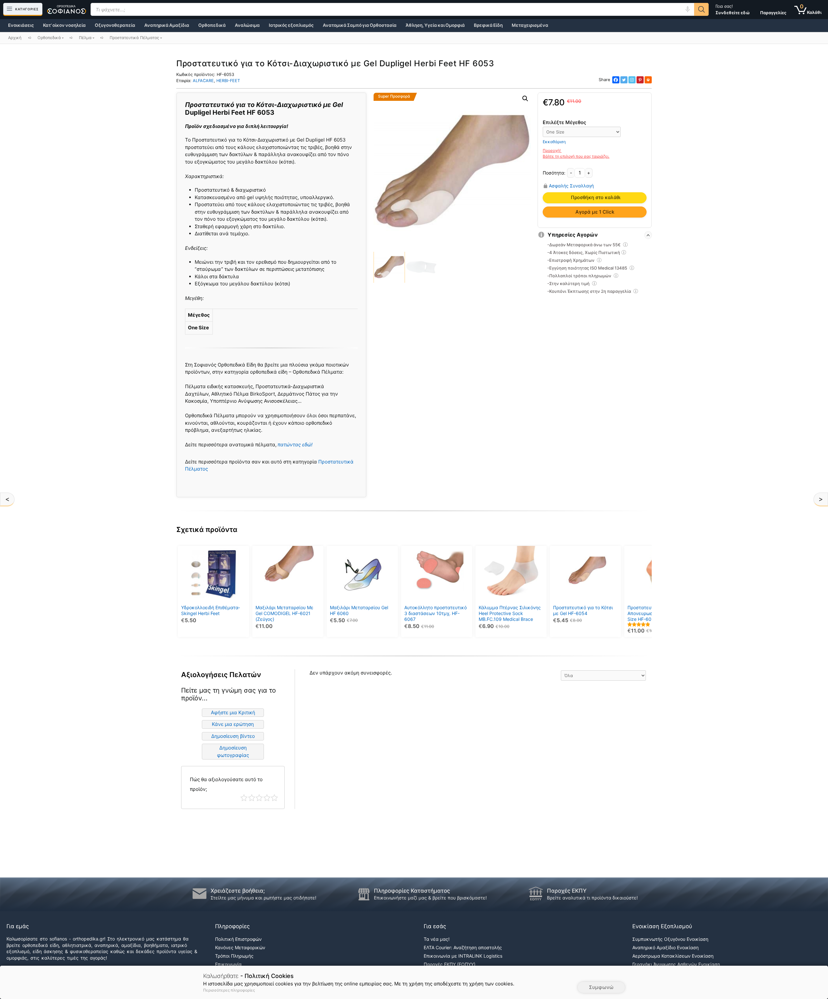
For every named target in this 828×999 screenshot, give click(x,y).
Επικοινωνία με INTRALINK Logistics (463, 956)
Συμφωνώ (601, 987)
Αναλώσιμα (247, 25)
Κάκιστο (244, 798)
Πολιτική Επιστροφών (238, 939)
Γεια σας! (732, 9)
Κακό (252, 798)
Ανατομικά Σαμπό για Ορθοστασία (360, 25)
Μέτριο (259, 798)
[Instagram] (632, 79)
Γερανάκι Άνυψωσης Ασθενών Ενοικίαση (676, 964)
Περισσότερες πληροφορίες (229, 990)
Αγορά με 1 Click (594, 212)
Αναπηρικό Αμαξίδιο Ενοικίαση (665, 947)
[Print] (648, 79)
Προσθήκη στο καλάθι (595, 197)
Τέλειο (274, 798)
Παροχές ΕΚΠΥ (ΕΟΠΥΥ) (449, 964)
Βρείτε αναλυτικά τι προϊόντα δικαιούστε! (592, 897)
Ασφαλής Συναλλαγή (571, 186)
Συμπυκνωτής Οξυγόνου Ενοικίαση (670, 939)
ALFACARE (203, 80)
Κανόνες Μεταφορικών (240, 947)
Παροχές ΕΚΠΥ (567, 890)
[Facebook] (615, 79)
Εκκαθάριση (554, 141)
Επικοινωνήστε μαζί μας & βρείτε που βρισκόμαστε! (430, 897)
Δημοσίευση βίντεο (233, 736)
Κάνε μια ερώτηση (233, 724)
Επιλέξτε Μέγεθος (564, 122)
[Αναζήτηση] (701, 9)
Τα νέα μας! (437, 939)
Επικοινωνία (228, 964)
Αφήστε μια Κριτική (233, 712)
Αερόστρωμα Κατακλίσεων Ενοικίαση (673, 956)
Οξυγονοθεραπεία (115, 25)
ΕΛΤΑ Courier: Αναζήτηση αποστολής (463, 947)
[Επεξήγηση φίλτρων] (625, 245)
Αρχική (14, 37)
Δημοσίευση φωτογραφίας (233, 751)
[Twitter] (623, 79)
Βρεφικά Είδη (488, 25)
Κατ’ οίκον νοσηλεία (64, 25)
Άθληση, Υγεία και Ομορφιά (435, 25)
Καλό (267, 798)
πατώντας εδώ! (295, 444)
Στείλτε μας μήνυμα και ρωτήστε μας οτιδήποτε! (263, 897)
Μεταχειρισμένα (530, 25)
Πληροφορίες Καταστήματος (412, 890)
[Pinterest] (640, 79)
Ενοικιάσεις (21, 25)
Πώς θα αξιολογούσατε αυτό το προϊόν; (226, 784)
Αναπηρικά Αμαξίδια (166, 25)
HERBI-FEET (228, 80)
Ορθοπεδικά (212, 25)
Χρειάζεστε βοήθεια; (238, 890)
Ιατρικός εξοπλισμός (291, 25)
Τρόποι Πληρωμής (234, 956)
